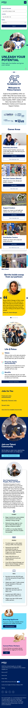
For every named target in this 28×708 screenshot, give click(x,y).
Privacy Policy (4, 678)
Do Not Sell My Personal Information (9, 681)
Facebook (3, 692)
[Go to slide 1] (12, 72)
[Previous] (1, 45)
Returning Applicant (9, 626)
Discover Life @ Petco (14, 381)
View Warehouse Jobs (14, 247)
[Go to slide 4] (15, 317)
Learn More (15, 156)
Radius (3, 19)
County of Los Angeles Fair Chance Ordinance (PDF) (12, 684)
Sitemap (3, 688)
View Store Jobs (14, 188)
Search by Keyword (6, 8)
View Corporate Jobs (14, 218)
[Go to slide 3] (15, 72)
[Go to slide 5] (17, 317)
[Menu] (25, 2)
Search (14, 26)
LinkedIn (6, 692)
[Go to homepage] (4, 2)
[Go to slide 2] (14, 72)
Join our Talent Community (10, 455)
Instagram (13, 692)
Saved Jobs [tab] (6, 405)
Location (4, 14)
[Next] (27, 45)
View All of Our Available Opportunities (12, 409)
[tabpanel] (14, 409)
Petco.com (4, 672)
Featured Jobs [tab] (6, 396)
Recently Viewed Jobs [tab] (9, 401)
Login (6, 652)
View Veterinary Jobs (14, 159)
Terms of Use (4, 675)
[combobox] (14, 16)
